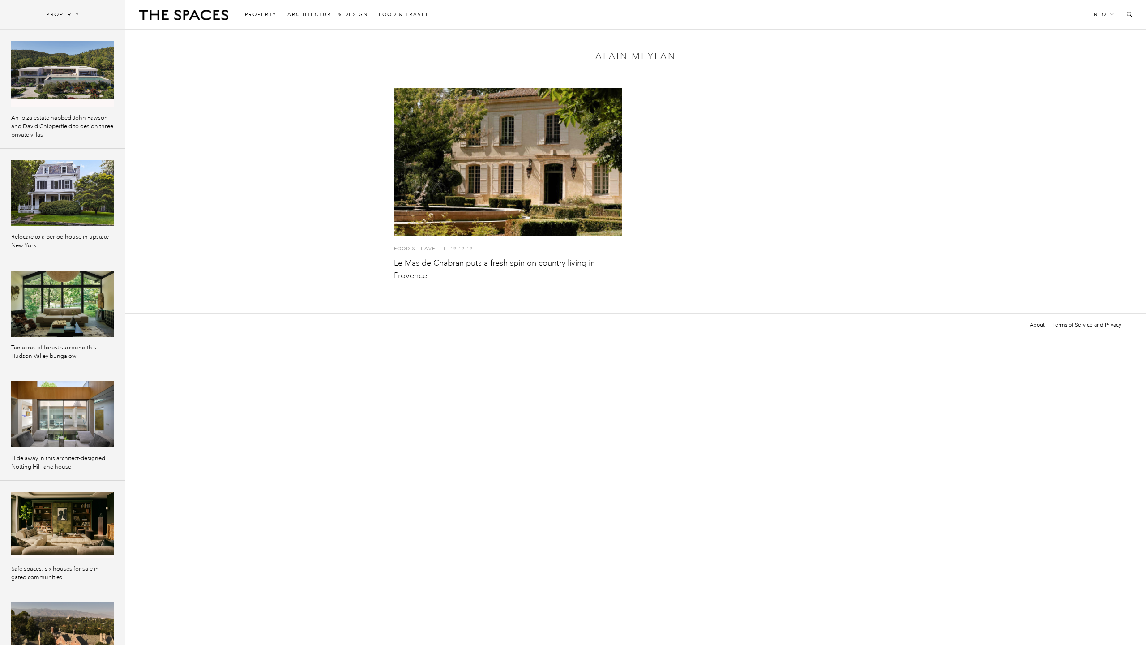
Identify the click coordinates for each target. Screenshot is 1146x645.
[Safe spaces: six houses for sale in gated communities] (62, 525)
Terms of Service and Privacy (1086, 325)
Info (1099, 14)
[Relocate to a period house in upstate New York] (62, 193)
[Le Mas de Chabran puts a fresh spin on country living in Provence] (508, 162)
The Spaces (183, 17)
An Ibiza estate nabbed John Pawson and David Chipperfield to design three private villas (62, 126)
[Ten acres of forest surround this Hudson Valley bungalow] (62, 304)
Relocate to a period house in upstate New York (60, 241)
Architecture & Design (327, 14)
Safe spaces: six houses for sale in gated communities (55, 573)
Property (261, 14)
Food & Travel (404, 14)
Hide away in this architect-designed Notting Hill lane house (58, 462)
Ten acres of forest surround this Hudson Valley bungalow (53, 352)
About (1037, 325)
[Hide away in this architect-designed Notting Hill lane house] (62, 414)
